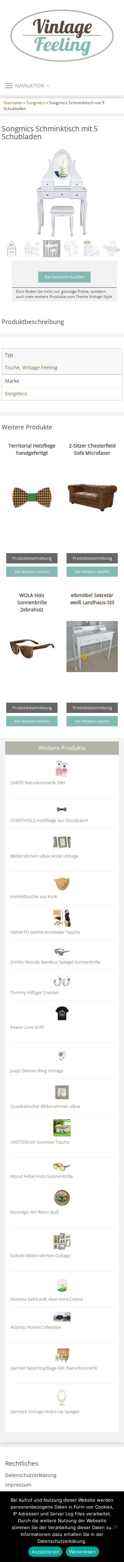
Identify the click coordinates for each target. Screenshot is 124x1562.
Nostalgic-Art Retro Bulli (34, 1212)
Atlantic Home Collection (35, 1327)
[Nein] (115, 1526)
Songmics (35, 102)
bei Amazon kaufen (64, 277)
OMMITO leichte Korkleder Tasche (45, 932)
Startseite (12, 102)
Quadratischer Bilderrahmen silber (45, 1106)
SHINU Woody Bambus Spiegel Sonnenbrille (55, 962)
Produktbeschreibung (32, 558)
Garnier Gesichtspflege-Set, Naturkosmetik (53, 1368)
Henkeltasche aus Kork (33, 896)
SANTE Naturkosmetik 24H (37, 783)
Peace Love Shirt (27, 1027)
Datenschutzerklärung (30, 1475)
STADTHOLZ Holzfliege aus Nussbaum (49, 820)
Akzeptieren (45, 1551)
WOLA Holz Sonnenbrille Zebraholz (32, 602)
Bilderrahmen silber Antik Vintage (44, 856)
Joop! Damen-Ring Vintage (36, 1071)
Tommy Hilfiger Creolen (34, 992)
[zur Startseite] (62, 36)
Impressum (18, 1484)
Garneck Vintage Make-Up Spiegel (44, 1412)
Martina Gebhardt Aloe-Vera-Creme (46, 1299)
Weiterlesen (82, 1551)
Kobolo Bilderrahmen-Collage (40, 1256)
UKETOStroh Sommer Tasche (40, 1142)
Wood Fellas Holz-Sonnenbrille (41, 1176)
